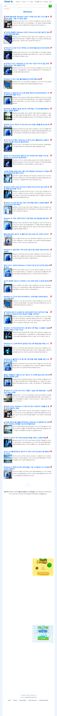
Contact (15, 700)
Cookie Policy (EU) (43, 700)
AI (27, 1)
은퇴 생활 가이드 (38, 1)
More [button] (50, 1)
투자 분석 (46, 1)
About (9, 700)
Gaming (24, 1)
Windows (18, 1)
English (31, 1)
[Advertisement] (42, 535)
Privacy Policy (22, 700)
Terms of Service (33, 700)
